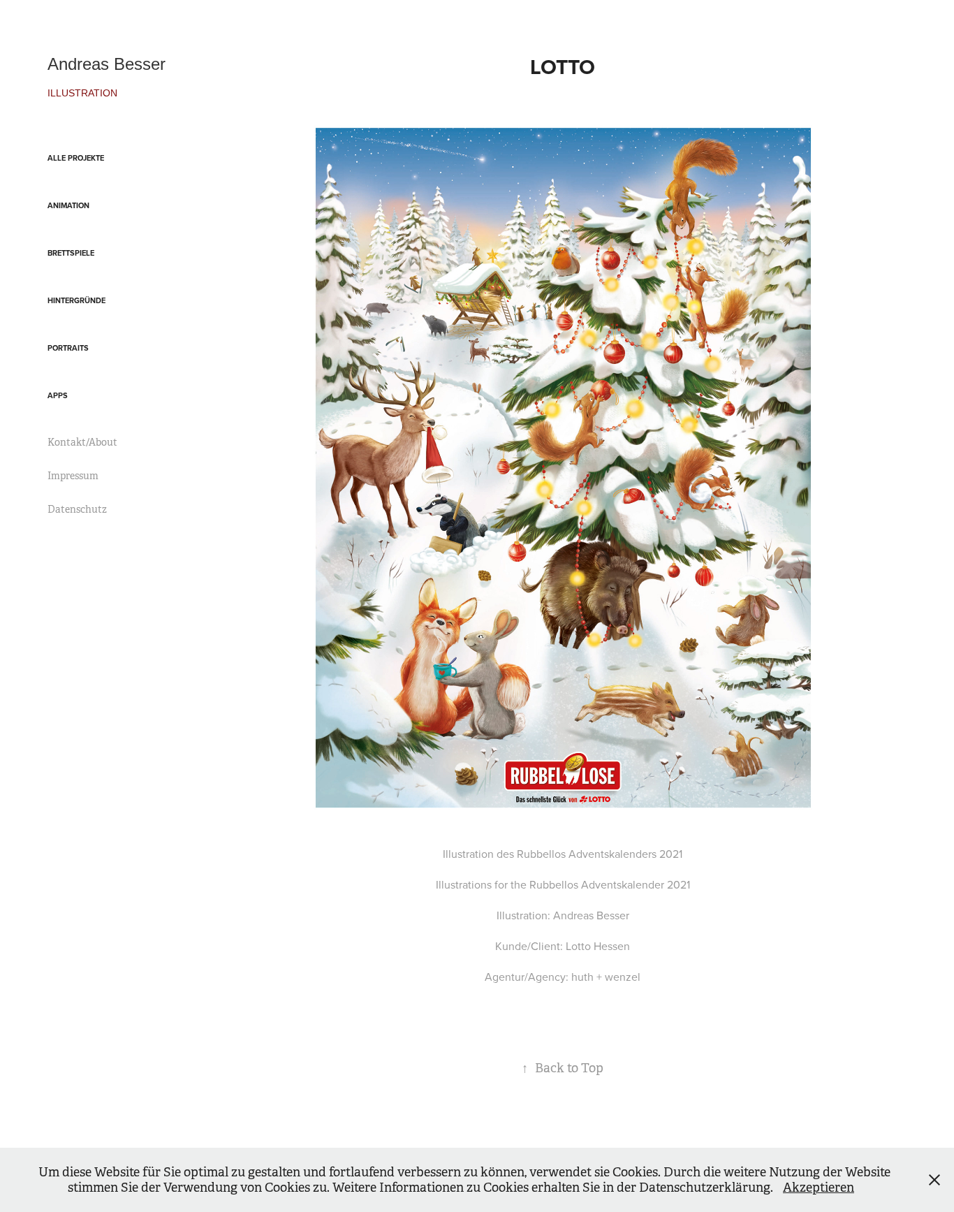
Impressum (72, 475)
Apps (57, 395)
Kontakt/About (82, 442)
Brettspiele (70, 252)
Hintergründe (76, 300)
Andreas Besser (106, 63)
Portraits (68, 347)
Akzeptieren (818, 1187)
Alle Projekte (75, 157)
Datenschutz (77, 509)
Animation (68, 205)
